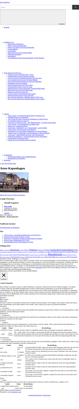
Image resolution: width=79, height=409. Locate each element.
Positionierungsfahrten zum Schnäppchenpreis (22, 157)
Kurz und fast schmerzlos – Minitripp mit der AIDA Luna (25, 97)
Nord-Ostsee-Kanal (23, 255)
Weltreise (58, 257)
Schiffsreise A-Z (9, 42)
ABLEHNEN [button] (17, 271)
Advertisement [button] (4, 338)
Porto (42, 255)
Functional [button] (3, 306)
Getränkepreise (10, 252)
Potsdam (46, 254)
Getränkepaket (3, 252)
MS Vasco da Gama (4, 254)
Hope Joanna (30, 252)
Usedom (42, 257)
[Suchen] (75, 7)
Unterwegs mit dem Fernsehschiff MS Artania (22, 94)
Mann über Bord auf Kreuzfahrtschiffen (20, 53)
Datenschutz (38, 267)
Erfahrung (33, 250)
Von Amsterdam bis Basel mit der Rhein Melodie (22, 80)
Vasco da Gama (49, 257)
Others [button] (2, 378)
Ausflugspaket (7, 250)
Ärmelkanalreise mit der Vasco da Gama (20, 87)
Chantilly (22, 250)
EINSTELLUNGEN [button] (6, 271)
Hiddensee (20, 252)
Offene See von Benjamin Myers (18, 126)
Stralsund (23, 257)
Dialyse (26, 250)
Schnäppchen (8, 155)
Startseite (6, 27)
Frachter (47, 250)
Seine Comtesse (6, 257)
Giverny (16, 252)
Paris (39, 254)
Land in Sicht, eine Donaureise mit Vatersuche (22, 129)
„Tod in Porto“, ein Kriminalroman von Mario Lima (23, 124)
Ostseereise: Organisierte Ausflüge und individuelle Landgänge (23, 238)
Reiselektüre (65, 254)
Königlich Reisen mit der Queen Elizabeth (20, 95)
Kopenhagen (55, 252)
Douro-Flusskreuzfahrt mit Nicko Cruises (20, 85)
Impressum (7, 160)
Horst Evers (36, 252)
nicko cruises (13, 255)
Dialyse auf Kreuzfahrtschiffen (17, 46)
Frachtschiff (55, 250)
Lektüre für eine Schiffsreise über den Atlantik (22, 140)
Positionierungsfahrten (14, 54)
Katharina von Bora (45, 252)
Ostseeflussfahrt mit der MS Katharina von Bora (18, 242)
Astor (1, 250)
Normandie (31, 254)
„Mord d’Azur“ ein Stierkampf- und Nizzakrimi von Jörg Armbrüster (29, 133)
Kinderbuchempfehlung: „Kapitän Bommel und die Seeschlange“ (27, 136)
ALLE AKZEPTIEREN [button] (29, 271)
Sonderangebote (15, 257)
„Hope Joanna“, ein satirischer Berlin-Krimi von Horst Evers (26, 115)
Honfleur (25, 252)
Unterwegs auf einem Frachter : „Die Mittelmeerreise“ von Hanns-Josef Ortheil (32, 122)
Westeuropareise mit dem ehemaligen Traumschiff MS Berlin (26, 88)
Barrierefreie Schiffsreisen (16, 44)
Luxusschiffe (12, 51)
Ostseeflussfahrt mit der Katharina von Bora (21, 76)
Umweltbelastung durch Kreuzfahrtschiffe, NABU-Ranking (26, 58)
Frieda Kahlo (12, 163)
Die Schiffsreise (5, 2)
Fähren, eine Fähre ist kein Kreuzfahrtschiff (21, 47)
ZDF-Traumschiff (72, 257)
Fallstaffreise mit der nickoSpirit (17, 83)
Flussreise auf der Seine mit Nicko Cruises (20, 74)
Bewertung (14, 250)
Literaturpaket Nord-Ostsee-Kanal (18, 138)
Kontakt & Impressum (35, 395)
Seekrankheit (12, 56)
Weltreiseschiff (63, 257)
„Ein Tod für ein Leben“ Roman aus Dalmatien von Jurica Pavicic (28, 119)
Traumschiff (36, 257)
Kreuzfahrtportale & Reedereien (9, 227)
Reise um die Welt (72, 254)
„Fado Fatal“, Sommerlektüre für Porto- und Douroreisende (26, 135)
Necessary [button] (3, 297)
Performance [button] (4, 313)
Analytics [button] (3, 320)
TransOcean (28, 257)
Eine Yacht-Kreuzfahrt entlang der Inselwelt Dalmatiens (25, 81)
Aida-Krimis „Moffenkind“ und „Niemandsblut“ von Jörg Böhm (27, 128)
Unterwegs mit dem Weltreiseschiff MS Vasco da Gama (25, 78)
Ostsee (36, 254)
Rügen (1, 257)
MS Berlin (74, 252)
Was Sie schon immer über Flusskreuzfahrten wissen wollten (26, 99)
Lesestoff (68, 252)
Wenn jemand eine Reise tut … (13, 73)
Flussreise (41, 250)
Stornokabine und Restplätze (16, 158)
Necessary (5, 299)
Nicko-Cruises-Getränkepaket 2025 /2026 (16, 240)
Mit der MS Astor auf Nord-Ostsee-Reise (20, 90)
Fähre (76, 250)
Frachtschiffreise (13, 49)
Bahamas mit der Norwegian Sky (18, 92)
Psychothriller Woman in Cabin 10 (18, 121)
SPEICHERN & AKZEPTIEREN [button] (10, 390)
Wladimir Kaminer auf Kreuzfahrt (18, 117)
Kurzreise (62, 252)
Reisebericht (55, 254)
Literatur (6, 114)
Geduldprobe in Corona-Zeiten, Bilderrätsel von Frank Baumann (27, 131)
